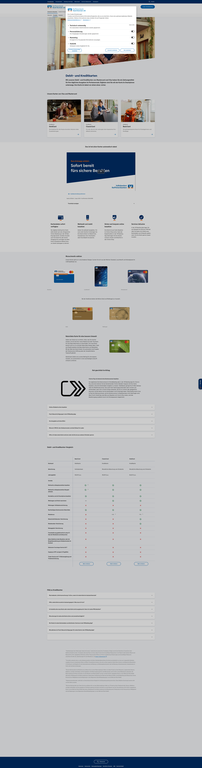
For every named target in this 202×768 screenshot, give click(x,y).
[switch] (132, 31)
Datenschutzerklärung (74, 20)
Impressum (86, 20)
